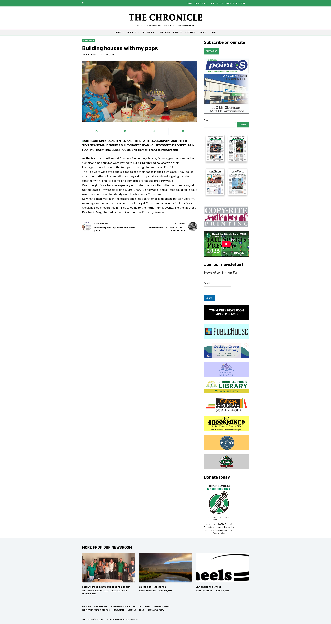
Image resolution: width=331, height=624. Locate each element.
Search (207, 120)
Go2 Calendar (100, 606)
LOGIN (213, 32)
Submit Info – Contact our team (227, 3)
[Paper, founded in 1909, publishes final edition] (108, 567)
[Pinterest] (154, 131)
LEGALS (202, 32)
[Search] (83, 3)
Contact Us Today (156, 610)
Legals (147, 606)
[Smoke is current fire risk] (165, 567)
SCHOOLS (131, 32)
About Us (200, 3)
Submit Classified (161, 606)
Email (207, 283)
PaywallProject (132, 619)
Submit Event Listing (120, 606)
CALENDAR (165, 32)
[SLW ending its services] (222, 567)
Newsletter (118, 610)
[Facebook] (96, 131)
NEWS (118, 32)
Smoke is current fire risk (152, 586)
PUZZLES (177, 32)
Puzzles (137, 606)
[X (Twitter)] (125, 131)
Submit (209, 298)
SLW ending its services (208, 586)
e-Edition (86, 606)
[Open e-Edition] (226, 164)
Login (189, 3)
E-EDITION (190, 32)
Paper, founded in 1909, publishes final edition (106, 586)
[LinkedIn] (182, 131)
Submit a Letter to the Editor (96, 610)
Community (88, 40)
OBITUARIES (148, 32)
